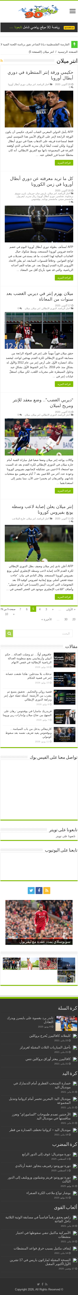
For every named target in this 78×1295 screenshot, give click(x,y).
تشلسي (60, 196)
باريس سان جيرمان (37, 193)
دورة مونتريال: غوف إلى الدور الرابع (46, 1154)
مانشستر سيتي (65, 199)
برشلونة (69, 196)
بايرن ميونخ (20, 193)
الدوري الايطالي (49, 308)
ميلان (27, 308)
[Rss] (46, 890)
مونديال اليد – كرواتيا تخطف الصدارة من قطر (40, 1130)
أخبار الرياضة (43, 84)
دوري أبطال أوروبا (16, 84)
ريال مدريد (31, 196)
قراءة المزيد (64, 162)
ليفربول (20, 196)
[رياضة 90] (39, 10)
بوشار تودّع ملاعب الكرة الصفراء (48, 1193)
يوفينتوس (36, 199)
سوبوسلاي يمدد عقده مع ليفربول (44, 942)
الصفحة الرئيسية (68, 51)
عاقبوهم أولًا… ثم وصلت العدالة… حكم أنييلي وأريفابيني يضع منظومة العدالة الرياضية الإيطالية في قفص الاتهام (28, 658)
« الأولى (70, 609)
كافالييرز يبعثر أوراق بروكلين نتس (48, 1059)
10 (6, 614)
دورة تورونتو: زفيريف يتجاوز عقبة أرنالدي (43, 1166)
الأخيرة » (46, 619)
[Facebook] (39, 890)
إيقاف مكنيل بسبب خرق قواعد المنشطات (42, 1248)
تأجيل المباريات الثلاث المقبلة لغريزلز (45, 1047)
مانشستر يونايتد (49, 199)
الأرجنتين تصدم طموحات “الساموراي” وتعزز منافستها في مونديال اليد (41, 1116)
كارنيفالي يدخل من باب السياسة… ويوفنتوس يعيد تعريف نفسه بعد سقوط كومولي (28, 732)
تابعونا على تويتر (63, 830)
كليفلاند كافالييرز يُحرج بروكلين (50, 1035)
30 (65, 619)
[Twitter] (31, 890)
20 (73, 619)
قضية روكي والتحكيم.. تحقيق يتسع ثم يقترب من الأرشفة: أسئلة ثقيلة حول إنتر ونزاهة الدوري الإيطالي (28, 695)
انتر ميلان (31, 84)
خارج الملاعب (18, 518)
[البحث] (9, 633)
